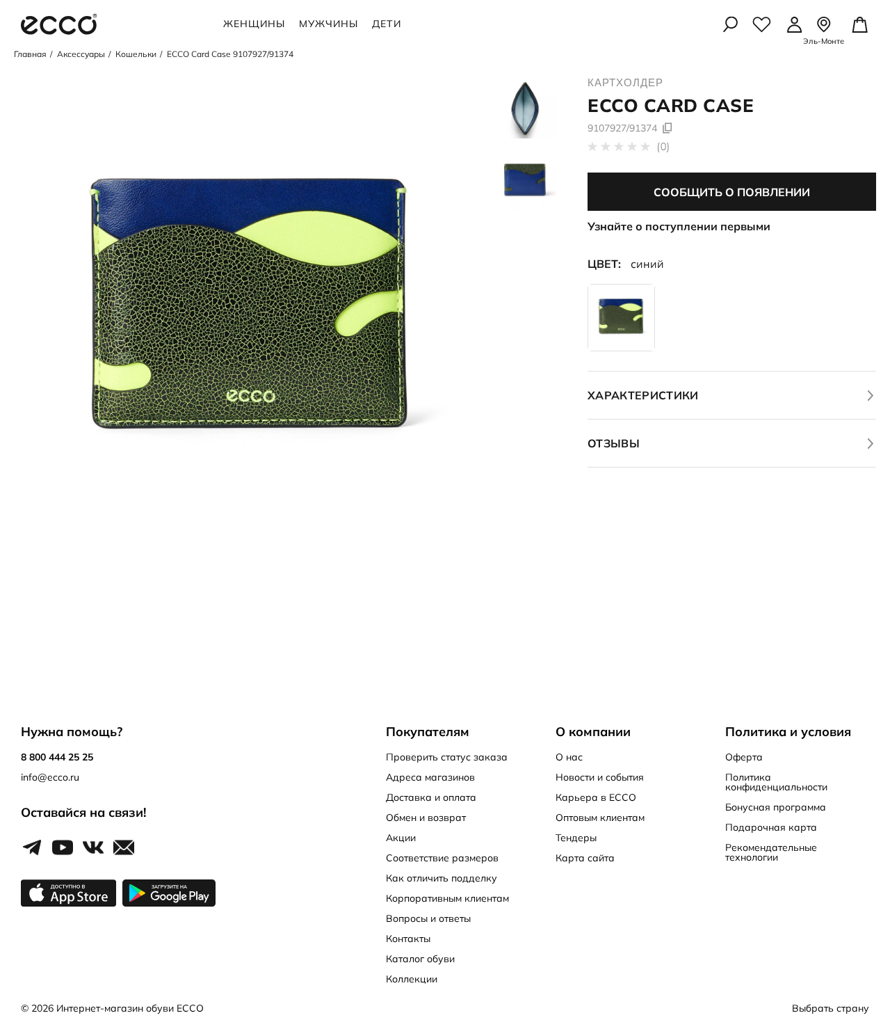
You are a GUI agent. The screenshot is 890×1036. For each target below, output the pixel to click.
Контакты (408, 938)
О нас (569, 757)
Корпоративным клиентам (447, 898)
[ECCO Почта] (124, 848)
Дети (386, 23)
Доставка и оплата (431, 797)
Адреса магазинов (430, 777)
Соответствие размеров (442, 858)
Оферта (744, 757)
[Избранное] (761, 24)
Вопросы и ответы (428, 918)
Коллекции (411, 979)
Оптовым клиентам (600, 817)
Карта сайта (585, 858)
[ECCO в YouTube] (62, 848)
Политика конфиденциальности (776, 782)
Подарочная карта (771, 827)
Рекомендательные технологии (771, 852)
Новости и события (600, 777)
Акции (401, 838)
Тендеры (576, 838)
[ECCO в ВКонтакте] (93, 848)
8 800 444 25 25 (57, 757)
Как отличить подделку (441, 878)
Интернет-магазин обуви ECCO (130, 1008)
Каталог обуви (420, 959)
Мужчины (328, 23)
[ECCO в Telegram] (32, 848)
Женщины (254, 23)
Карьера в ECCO (596, 797)
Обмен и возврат (426, 817)
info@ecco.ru (50, 777)
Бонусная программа (775, 807)
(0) (662, 146)
